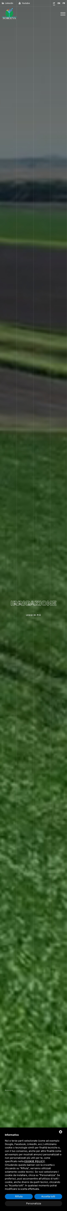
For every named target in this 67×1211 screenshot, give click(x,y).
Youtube (26, 3)
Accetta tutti (48, 1196)
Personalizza (33, 1203)
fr (64, 3)
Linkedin (9, 3)
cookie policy (34, 1161)
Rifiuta (18, 1196)
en (59, 3)
